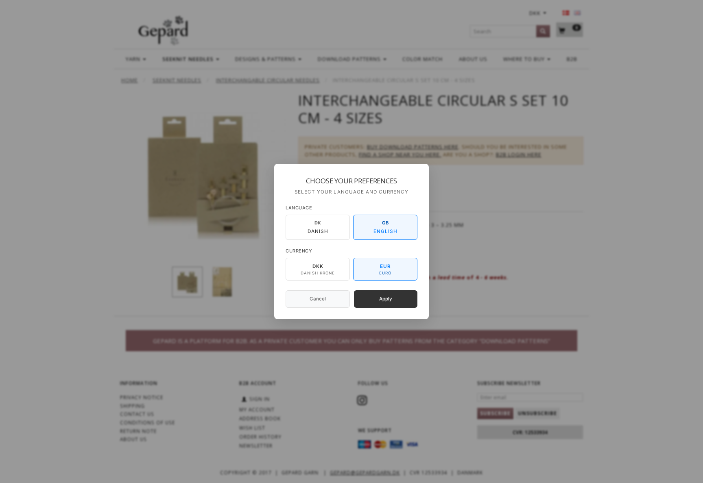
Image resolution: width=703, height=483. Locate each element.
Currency (299, 251)
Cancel (318, 299)
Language (299, 208)
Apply (385, 299)
